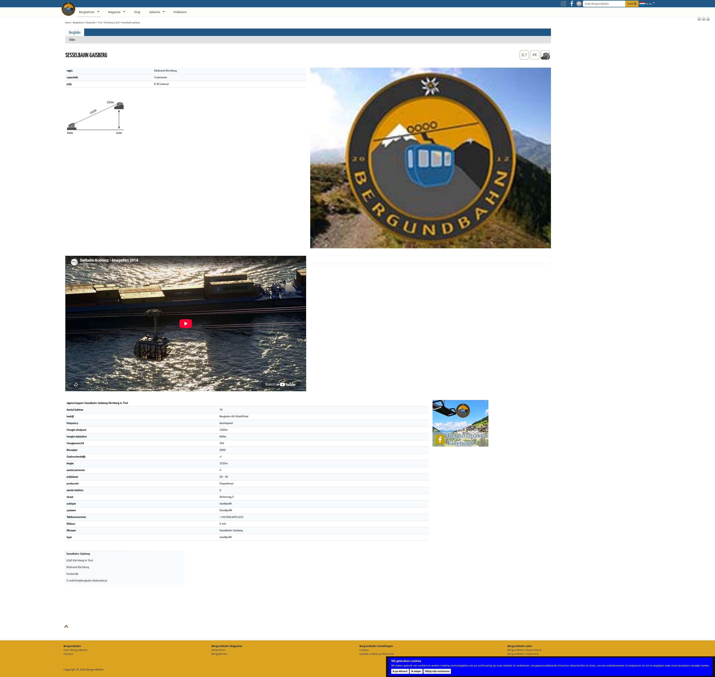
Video (72, 39)
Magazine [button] (114, 12)
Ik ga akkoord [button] (400, 671)
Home (68, 23)
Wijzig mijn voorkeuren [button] (437, 671)
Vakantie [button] (154, 12)
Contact (68, 654)
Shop (137, 12)
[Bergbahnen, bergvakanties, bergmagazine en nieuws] (68, 8)
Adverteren (218, 650)
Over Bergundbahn (75, 650)
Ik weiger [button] (416, 671)
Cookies (364, 650)
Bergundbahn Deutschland (524, 650)
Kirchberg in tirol (112, 23)
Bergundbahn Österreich (523, 654)
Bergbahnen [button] (87, 12)
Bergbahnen (78, 23)
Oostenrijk (91, 23)
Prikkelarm (180, 12)
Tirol (100, 23)
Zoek (630, 3)
